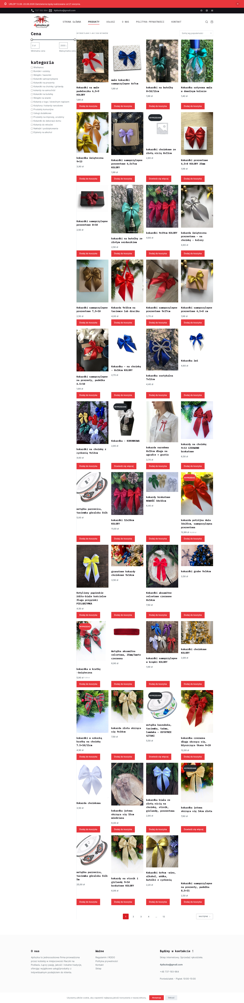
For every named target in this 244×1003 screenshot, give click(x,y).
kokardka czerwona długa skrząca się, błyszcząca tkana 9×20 (196, 741)
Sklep (98, 968)
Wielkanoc (38, 67)
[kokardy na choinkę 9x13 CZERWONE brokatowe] (197, 420)
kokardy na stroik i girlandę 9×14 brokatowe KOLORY (124, 882)
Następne (203, 916)
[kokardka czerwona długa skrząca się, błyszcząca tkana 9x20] (197, 711)
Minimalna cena (38, 51)
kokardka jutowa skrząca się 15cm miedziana (122, 814)
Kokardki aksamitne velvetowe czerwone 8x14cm (159, 596)
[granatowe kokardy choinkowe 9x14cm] (127, 555)
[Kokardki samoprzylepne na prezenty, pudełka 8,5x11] (197, 856)
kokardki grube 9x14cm (196, 571)
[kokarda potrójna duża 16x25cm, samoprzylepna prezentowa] (197, 493)
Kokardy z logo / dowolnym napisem (51, 101)
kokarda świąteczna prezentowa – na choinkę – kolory (193, 236)
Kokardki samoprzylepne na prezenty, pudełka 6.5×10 (92, 380)
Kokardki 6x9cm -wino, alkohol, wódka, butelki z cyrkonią (161, 876)
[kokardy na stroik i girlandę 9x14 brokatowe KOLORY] (127, 854)
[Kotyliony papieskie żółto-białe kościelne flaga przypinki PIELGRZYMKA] (93, 566)
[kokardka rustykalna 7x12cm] (162, 349)
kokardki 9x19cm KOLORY (161, 232)
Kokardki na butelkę (43, 94)
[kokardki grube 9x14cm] (197, 555)
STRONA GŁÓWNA (72, 21)
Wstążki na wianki (42, 98)
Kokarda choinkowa (89, 803)
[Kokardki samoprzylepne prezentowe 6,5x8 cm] (197, 281)
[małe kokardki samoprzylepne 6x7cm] (127, 57)
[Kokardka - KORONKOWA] (127, 418)
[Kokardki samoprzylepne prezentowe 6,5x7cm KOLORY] (127, 133)
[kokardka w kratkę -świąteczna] (93, 642)
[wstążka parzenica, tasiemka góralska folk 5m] (93, 851)
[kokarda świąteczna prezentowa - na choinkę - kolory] (197, 206)
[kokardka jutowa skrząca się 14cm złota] (197, 782)
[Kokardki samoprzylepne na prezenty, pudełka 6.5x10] (93, 350)
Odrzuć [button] (238, 4)
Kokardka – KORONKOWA (125, 440)
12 (164, 916)
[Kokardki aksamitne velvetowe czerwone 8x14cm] (162, 566)
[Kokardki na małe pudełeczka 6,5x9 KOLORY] (93, 61)
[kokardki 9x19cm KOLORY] (162, 206)
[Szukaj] (206, 22)
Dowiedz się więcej (158, 178)
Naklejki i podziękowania (45, 128)
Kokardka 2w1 (189, 360)
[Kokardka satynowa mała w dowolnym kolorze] (197, 61)
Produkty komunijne (43, 109)
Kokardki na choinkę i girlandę (48, 86)
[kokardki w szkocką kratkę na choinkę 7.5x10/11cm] (93, 711)
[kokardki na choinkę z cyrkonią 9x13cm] (93, 422)
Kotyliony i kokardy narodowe (48, 105)
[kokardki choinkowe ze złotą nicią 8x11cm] (162, 128)
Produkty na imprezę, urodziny (48, 117)
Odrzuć (171, 997)
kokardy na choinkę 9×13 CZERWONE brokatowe (193, 448)
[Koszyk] (212, 22)
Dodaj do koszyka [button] (88, 106)
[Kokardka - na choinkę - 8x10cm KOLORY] (127, 345)
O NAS (125, 21)
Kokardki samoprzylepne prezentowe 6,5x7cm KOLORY (126, 164)
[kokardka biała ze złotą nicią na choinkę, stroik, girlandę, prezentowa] (162, 779)
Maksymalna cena (67, 51)
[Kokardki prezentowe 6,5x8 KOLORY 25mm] (197, 133)
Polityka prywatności (106, 961)
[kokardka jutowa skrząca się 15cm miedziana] (127, 784)
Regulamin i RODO (105, 957)
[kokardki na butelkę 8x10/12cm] (162, 61)
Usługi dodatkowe (42, 113)
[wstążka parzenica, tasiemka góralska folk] (93, 488)
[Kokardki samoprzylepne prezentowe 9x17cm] (162, 281)
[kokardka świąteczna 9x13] (93, 132)
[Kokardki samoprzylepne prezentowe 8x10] (93, 200)
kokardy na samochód (44, 90)
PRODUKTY (93, 21)
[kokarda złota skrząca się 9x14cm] (127, 706)
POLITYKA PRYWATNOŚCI (150, 21)
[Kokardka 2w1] (197, 342)
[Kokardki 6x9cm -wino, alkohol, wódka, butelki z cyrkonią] (162, 851)
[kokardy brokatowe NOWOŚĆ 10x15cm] (162, 482)
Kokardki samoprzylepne (45, 78)
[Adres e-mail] (212, 10)
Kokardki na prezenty (44, 82)
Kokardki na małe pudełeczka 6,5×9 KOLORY (88, 91)
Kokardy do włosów (43, 124)
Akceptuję (156, 997)
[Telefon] (207, 10)
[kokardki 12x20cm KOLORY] (127, 493)
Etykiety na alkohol (42, 132)
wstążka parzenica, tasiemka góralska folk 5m (92, 876)
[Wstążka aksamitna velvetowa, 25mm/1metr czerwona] (127, 633)
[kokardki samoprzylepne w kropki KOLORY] (162, 637)
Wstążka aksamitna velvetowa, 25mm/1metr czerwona (126, 655)
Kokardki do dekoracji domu (47, 120)
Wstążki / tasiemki (42, 75)
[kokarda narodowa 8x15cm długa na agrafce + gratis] (162, 421)
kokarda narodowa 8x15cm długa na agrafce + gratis (157, 451)
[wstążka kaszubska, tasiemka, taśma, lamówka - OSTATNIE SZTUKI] (162, 705)
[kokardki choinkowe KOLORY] (197, 632)
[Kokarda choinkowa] (93, 780)
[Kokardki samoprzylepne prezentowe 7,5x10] (93, 281)
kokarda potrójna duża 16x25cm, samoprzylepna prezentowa (196, 524)
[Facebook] (201, 10)
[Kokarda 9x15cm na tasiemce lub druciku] (127, 281)
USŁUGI (110, 21)
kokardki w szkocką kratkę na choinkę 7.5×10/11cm (89, 741)
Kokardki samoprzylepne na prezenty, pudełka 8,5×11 (196, 887)
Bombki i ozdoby (41, 71)
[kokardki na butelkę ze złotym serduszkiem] (127, 209)
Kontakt (176, 21)
